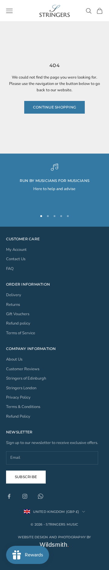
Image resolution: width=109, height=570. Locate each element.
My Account (16, 249)
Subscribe (26, 476)
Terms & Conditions (23, 407)
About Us (14, 359)
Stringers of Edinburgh (26, 378)
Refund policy (18, 323)
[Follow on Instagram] (25, 496)
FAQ (10, 268)
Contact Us (15, 259)
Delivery (13, 295)
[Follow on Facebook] (9, 496)
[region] (54, 184)
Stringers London (21, 388)
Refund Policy (18, 416)
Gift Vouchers (17, 314)
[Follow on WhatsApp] (41, 496)
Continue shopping (54, 107)
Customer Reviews (22, 369)
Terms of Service (20, 333)
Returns (13, 304)
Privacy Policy (18, 397)
